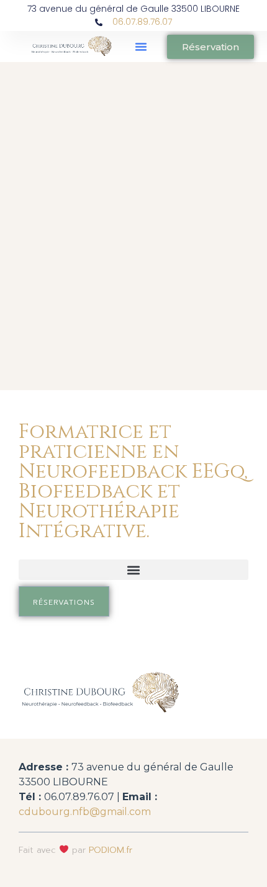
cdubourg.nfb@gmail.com (85, 812)
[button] (141, 46)
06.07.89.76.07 (142, 22)
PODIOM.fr (110, 850)
